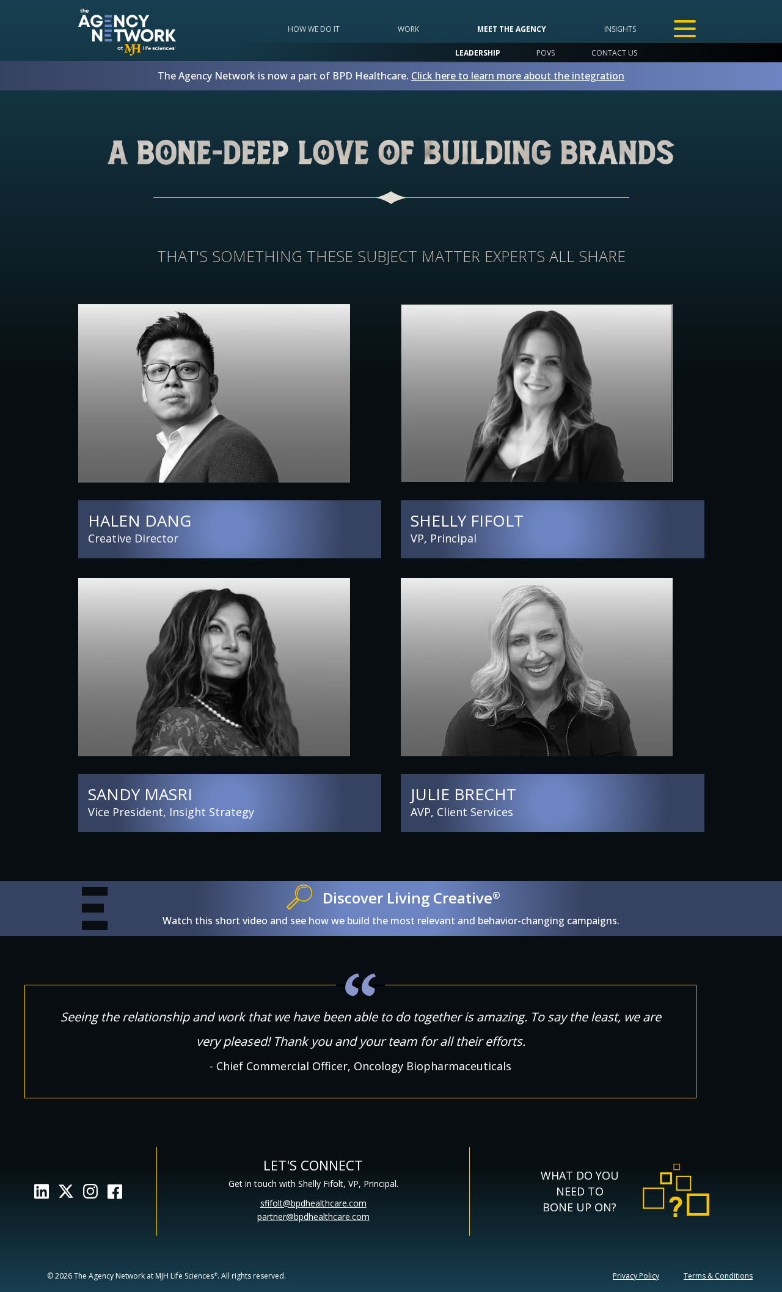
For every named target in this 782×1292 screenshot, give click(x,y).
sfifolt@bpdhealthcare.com (313, 1203)
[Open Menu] (684, 28)
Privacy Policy (636, 1276)
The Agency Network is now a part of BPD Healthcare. (391, 75)
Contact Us (614, 53)
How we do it (314, 29)
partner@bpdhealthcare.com (313, 1216)
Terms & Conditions (718, 1276)
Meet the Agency (511, 29)
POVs (545, 53)
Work (408, 29)
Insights (620, 29)
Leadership (477, 53)
